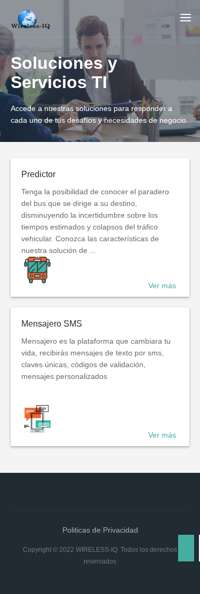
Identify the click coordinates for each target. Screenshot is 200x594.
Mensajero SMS (51, 323)
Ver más (162, 285)
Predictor (38, 174)
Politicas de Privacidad (100, 530)
